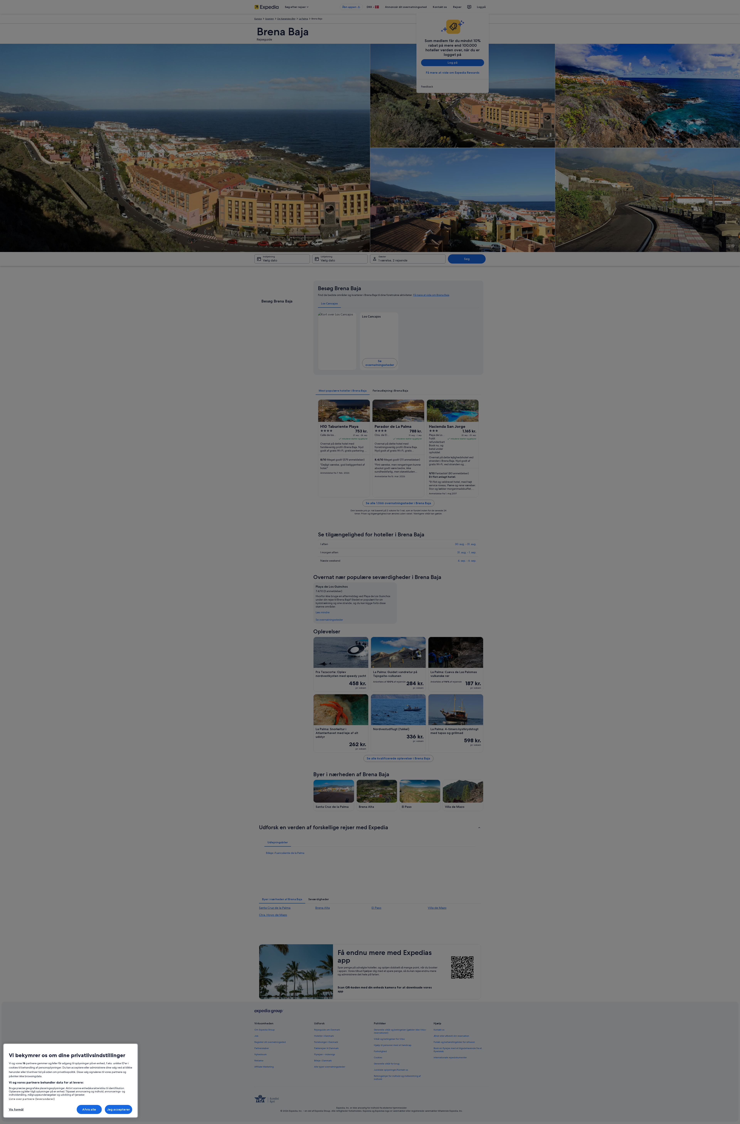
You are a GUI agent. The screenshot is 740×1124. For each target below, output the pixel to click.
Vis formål (16, 1109)
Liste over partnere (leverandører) (32, 1098)
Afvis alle (89, 1109)
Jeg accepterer (118, 1109)
